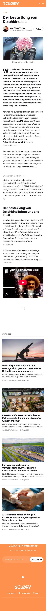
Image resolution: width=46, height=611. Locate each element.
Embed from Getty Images (14, 176)
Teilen (38, 29)
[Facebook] (23, 577)
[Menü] (43, 3)
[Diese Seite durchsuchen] (39, 3)
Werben (36, 593)
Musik (5, 13)
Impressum (11, 593)
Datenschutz (24, 593)
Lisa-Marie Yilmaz (17, 28)
